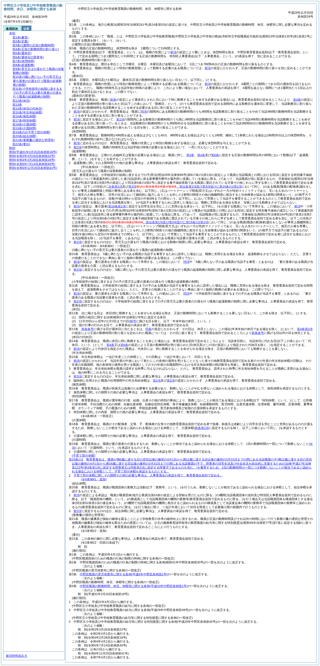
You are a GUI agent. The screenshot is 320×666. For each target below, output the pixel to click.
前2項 (77, 147)
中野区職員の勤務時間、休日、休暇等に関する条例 (134, 586)
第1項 (120, 119)
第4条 (297, 99)
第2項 (171, 380)
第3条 (190, 155)
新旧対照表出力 (16, 656)
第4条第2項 (305, 329)
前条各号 (87, 329)
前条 (113, 99)
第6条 (215, 155)
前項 (173, 52)
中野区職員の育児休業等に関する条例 (124, 574)
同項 (144, 111)
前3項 (77, 376)
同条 (148, 329)
